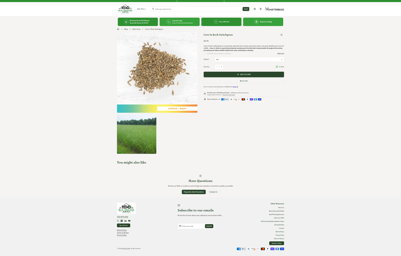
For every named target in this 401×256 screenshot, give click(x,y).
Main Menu (142, 9)
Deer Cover (136, 29)
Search (246, 9)
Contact (281, 228)
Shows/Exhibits (279, 225)
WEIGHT (206, 59)
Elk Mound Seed (125, 248)
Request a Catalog (276, 243)
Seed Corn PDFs (279, 218)
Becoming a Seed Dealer (276, 211)
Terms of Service (123, 233)
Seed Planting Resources (276, 214)
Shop (126, 29)
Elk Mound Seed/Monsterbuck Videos (272, 221)
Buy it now (244, 81)
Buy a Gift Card (124, 225)
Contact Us (213, 192)
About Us (281, 207)
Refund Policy (122, 230)
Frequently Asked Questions (194, 192)
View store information (228, 95)
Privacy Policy (122, 235)
